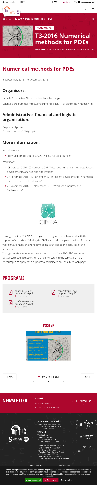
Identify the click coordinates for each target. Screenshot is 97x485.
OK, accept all (34, 480)
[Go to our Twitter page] (84, 447)
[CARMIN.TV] (66, 2)
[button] (85, 8)
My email (39, 398)
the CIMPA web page (74, 262)
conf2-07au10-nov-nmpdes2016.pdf (68, 292)
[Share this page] (92, 19)
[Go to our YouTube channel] (79, 451)
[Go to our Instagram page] (90, 447)
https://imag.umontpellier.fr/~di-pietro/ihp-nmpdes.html (61, 103)
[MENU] (93, 8)
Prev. (11, 377)
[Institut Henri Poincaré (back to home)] (11, 10)
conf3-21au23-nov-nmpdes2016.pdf (25, 302)
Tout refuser (51, 480)
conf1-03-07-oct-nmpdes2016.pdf (24, 292)
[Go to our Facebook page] (79, 447)
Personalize (66, 480)
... (10, 18)
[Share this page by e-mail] (86, 19)
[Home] (4, 19)
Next (86, 377)
